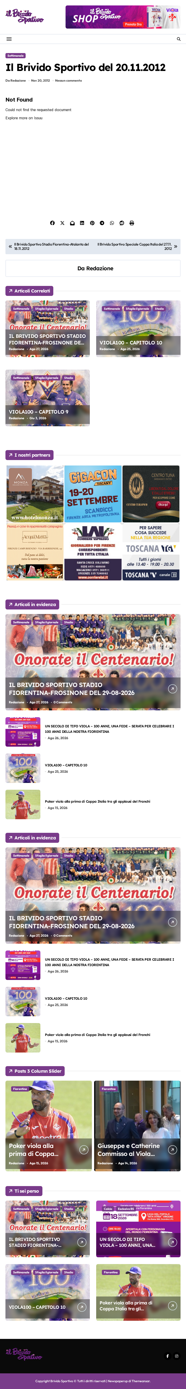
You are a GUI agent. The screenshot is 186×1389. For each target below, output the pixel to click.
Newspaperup (118, 1381)
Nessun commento (68, 80)
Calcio (108, 1209)
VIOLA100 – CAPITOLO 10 (131, 342)
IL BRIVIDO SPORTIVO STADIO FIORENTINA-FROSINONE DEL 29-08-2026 (47, 342)
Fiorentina (20, 1089)
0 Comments (63, 702)
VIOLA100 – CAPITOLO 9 (38, 412)
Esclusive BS (126, 1209)
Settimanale (15, 55)
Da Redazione (15, 80)
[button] (176, 1128)
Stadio (68, 308)
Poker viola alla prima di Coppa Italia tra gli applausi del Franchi (97, 801)
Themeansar (141, 1381)
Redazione (99, 268)
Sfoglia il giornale (46, 308)
